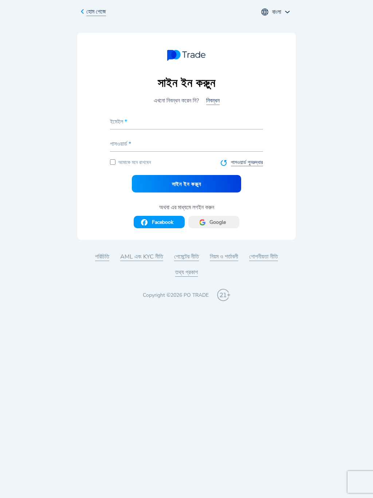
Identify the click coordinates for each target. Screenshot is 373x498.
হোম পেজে (96, 12)
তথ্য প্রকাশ (186, 272)
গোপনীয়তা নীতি (263, 257)
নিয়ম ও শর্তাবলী (224, 257)
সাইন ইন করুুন (186, 184)
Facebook (162, 222)
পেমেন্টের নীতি (186, 257)
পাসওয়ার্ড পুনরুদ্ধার (247, 162)
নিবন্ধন (213, 101)
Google (217, 222)
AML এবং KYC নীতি (141, 257)
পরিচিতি (102, 257)
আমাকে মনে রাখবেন (134, 162)
